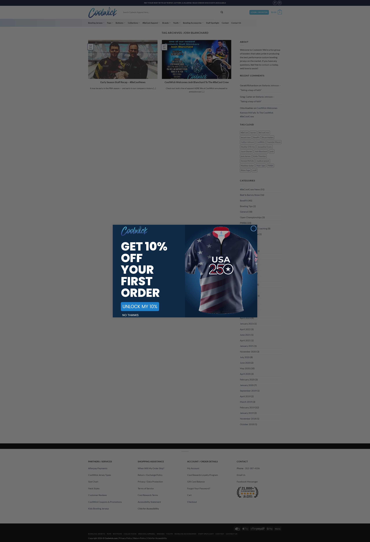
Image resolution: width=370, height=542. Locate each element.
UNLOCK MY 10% (140, 306)
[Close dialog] (253, 228)
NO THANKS (130, 315)
